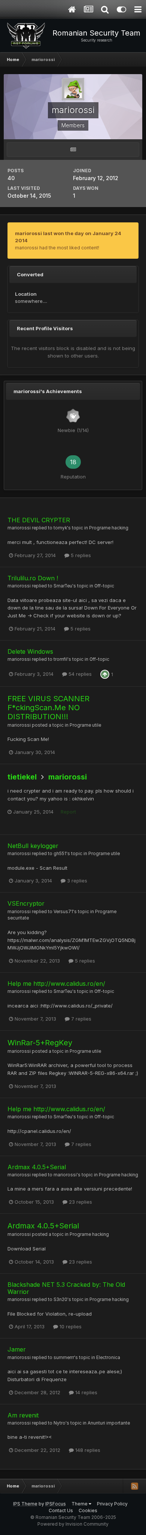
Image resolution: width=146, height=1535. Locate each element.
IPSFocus (55, 1504)
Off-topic (104, 586)
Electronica (108, 1357)
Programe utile (85, 725)
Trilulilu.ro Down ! (32, 578)
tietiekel (22, 776)
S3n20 (60, 1299)
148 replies (87, 1450)
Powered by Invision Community (73, 1524)
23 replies (79, 1202)
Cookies (88, 1510)
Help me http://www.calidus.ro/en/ (56, 983)
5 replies (80, 555)
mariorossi (19, 528)
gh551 (60, 853)
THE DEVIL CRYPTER (38, 520)
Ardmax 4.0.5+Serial (36, 1167)
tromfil (60, 659)
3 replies (76, 881)
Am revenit (23, 1415)
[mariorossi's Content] (73, 149)
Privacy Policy (112, 1504)
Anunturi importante (109, 1423)
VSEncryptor (26, 903)
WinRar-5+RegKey (39, 1042)
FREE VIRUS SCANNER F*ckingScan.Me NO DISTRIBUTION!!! (48, 707)
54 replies (79, 674)
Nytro (60, 1423)
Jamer (16, 1349)
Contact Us (61, 1510)
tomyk (60, 528)
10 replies (70, 1326)
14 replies (85, 1392)
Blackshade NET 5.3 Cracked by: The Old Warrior (66, 1288)
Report (68, 812)
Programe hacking (108, 528)
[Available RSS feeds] (134, 1486)
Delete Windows (30, 651)
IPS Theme (25, 1504)
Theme (80, 1504)
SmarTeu (63, 586)
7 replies (80, 1019)
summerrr (64, 1357)
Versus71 (63, 911)
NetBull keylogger (32, 845)
